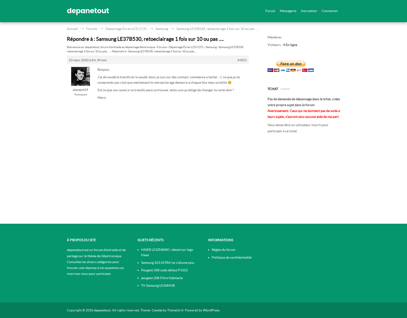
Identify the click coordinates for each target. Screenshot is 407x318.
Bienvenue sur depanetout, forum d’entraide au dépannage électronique (111, 47)
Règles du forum (223, 250)
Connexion (330, 11)
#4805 (242, 60)
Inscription (309, 11)
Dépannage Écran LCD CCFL (186, 47)
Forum (270, 11)
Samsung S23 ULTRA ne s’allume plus (167, 262)
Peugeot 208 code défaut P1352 (164, 270)
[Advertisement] (304, 180)
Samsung (211, 47)
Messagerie (288, 11)
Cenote (157, 310)
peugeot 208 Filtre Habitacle (162, 278)
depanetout (88, 11)
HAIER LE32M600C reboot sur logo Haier (167, 252)
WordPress (211, 310)
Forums (162, 47)
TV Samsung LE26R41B (158, 285)
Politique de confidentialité (232, 257)
